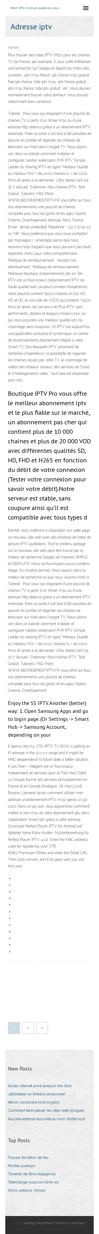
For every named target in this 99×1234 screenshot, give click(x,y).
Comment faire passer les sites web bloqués (46, 1110)
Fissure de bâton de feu (28, 1157)
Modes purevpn (21, 1166)
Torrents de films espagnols (32, 1174)
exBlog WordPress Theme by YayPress (54, 1223)
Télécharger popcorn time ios (33, 1182)
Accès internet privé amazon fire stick (40, 1086)
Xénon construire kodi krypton (34, 1102)
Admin (13, 47)
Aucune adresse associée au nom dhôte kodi (46, 1119)
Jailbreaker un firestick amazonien (36, 1094)
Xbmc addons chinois (26, 1190)
